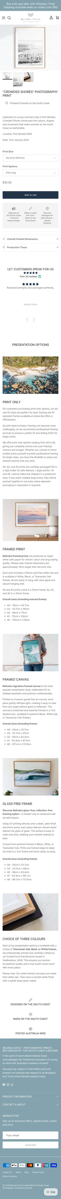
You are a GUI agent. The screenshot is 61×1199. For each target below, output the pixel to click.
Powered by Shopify (23, 1188)
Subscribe (30, 1144)
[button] (28, 319)
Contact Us (7, 1172)
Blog (26, 1172)
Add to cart (31, 194)
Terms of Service (10, 1176)
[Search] (10, 17)
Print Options (10, 166)
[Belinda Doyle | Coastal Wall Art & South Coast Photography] (30, 18)
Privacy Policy (38, 1172)
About (18, 1172)
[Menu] (3, 17)
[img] (30, 273)
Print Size (8, 151)
